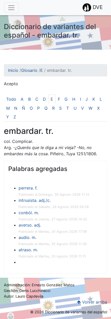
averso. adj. (30, 225)
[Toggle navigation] (11, 8)
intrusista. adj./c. (35, 200)
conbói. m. (29, 212)
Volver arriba (94, 302)
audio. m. (27, 237)
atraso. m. (28, 249)
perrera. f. (28, 188)
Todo (11, 99)
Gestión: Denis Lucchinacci (27, 290)
